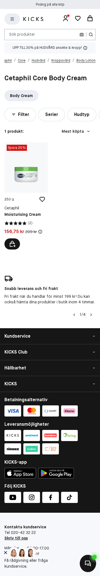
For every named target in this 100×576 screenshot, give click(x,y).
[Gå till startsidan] (33, 19)
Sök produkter (22, 34)
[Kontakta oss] (88, 563)
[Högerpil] (91, 314)
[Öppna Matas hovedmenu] (12, 19)
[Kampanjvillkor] (40, 231)
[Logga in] (65, 19)
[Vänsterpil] (74, 314)
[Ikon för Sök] (90, 34)
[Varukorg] (90, 19)
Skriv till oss (16, 538)
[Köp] (12, 244)
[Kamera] (81, 34)
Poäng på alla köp (50, 4)
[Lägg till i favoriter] (42, 199)
